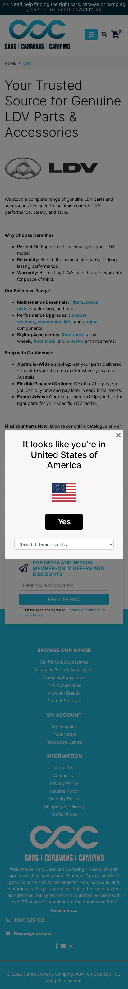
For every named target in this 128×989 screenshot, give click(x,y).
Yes (64, 521)
